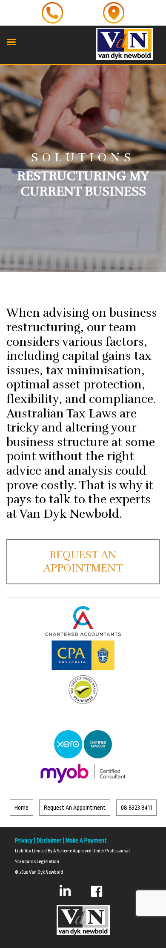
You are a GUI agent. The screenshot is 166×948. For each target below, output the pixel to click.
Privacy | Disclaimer (38, 840)
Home (21, 807)
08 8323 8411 (136, 807)
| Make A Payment (84, 840)
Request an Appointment (75, 807)
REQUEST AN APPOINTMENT (83, 561)
